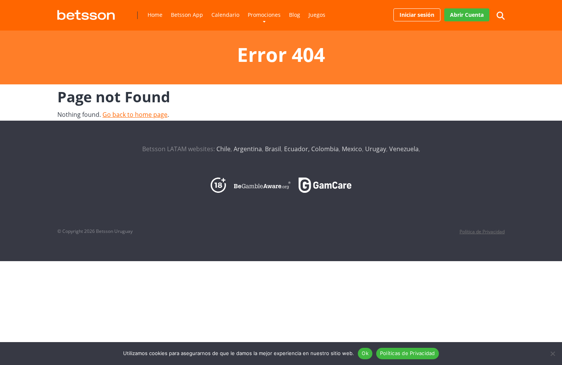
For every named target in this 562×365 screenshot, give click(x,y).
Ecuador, (297, 149)
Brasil (273, 149)
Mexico (352, 149)
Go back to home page (134, 114)
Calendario (225, 14)
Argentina (248, 149)
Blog (294, 14)
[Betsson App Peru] (86, 12)
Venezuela (404, 149)
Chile (223, 149)
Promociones (264, 14)
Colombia (325, 149)
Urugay (375, 149)
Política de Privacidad (482, 231)
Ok (365, 353)
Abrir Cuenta (467, 14)
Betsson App (187, 14)
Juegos (317, 14)
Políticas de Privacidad (407, 353)
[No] (552, 353)
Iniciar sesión (417, 14)
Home (155, 14)
